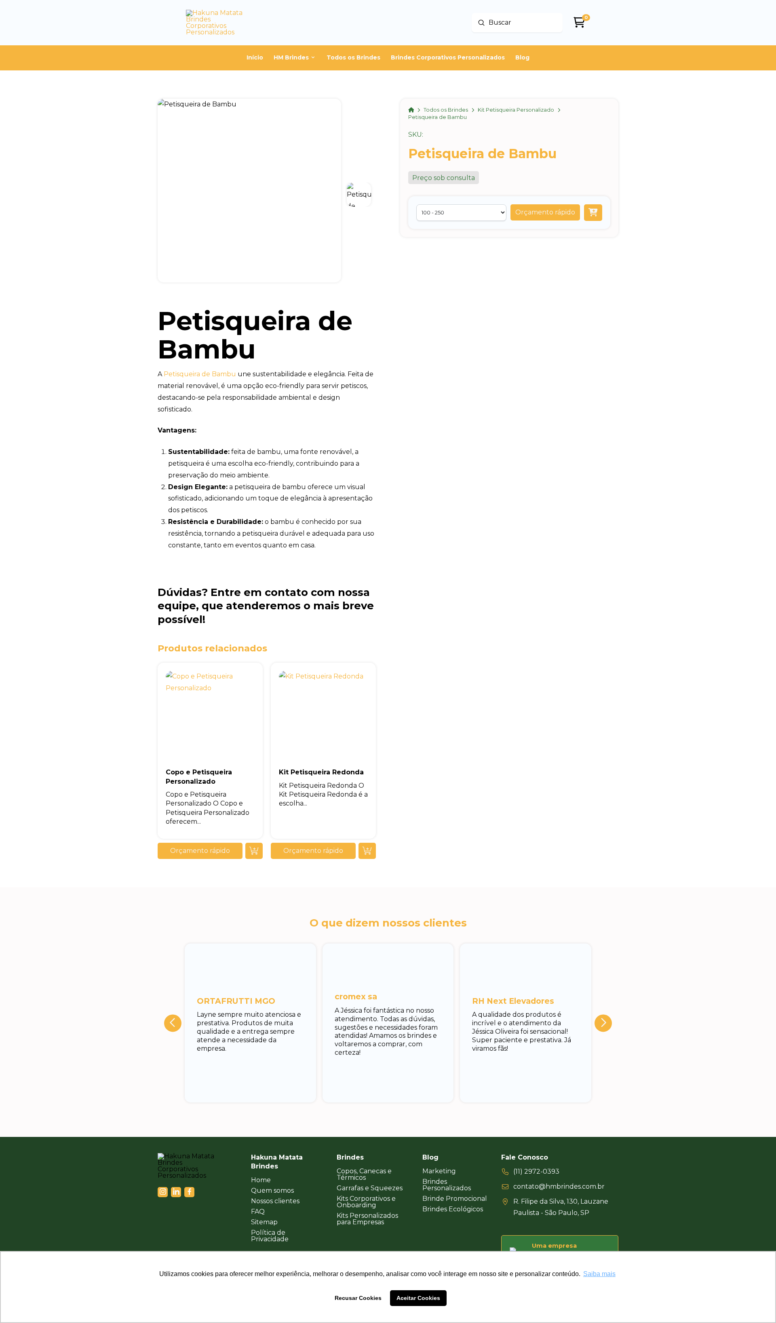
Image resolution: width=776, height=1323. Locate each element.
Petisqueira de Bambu (200, 374)
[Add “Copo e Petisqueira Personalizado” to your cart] (254, 851)
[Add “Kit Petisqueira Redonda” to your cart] (367, 851)
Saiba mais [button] (599, 1273)
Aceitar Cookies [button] (418, 1298)
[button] (545, 212)
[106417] (593, 212)
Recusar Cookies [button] (358, 1298)
